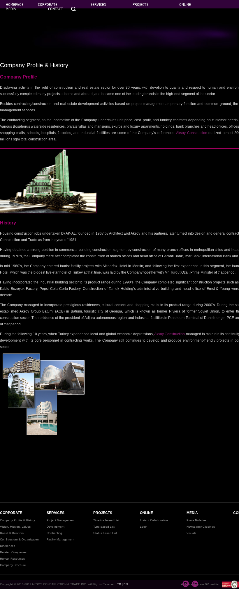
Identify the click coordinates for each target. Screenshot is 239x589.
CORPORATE (11, 513)
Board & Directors (12, 533)
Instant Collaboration (154, 520)
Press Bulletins (196, 520)
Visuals (191, 533)
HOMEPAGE (15, 4)
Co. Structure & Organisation (19, 539)
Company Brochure (13, 565)
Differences (7, 545)
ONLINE (146, 513)
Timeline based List (106, 520)
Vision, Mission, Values (15, 526)
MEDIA (192, 513)
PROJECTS (102, 513)
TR (119, 584)
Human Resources (12, 558)
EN (126, 584)
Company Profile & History (17, 520)
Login (143, 526)
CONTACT (55, 9)
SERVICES (55, 513)
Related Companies (13, 552)
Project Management (61, 520)
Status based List (105, 533)
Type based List (104, 526)
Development (55, 526)
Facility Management (60, 539)
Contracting (54, 533)
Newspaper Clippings (201, 526)
